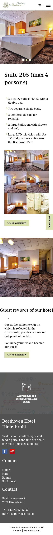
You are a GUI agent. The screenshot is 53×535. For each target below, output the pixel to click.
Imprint (17, 530)
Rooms (6, 478)
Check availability (16, 222)
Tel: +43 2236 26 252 (15, 510)
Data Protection (32, 530)
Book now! (9, 481)
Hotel (5, 474)
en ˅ (40, 5)
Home (6, 470)
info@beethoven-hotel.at (18, 514)
